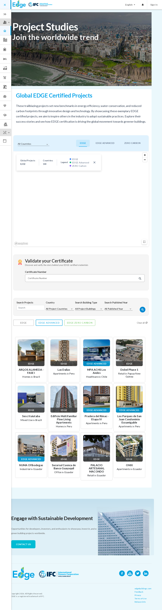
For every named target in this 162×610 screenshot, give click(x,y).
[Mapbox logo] (21, 243)
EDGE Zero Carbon (80, 322)
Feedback (139, 592)
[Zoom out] (145, 159)
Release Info (140, 602)
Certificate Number (36, 272)
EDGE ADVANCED (105, 143)
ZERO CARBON (132, 143)
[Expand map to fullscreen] (144, 241)
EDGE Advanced (49, 322)
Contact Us (23, 544)
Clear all (141, 322)
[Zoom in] (145, 155)
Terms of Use (141, 598)
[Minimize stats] (94, 162)
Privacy (138, 595)
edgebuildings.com (143, 588)
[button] (5, 22)
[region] (81, 198)
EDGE (83, 143)
